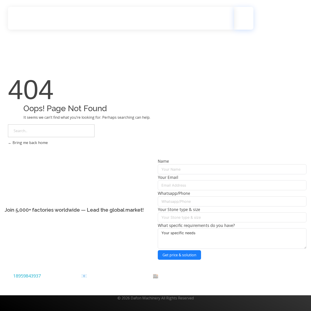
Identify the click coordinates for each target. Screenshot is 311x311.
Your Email (168, 177)
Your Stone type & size (179, 209)
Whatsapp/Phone (174, 193)
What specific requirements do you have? (196, 225)
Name (163, 161)
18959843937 (27, 276)
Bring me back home (30, 142)
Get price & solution (179, 254)
